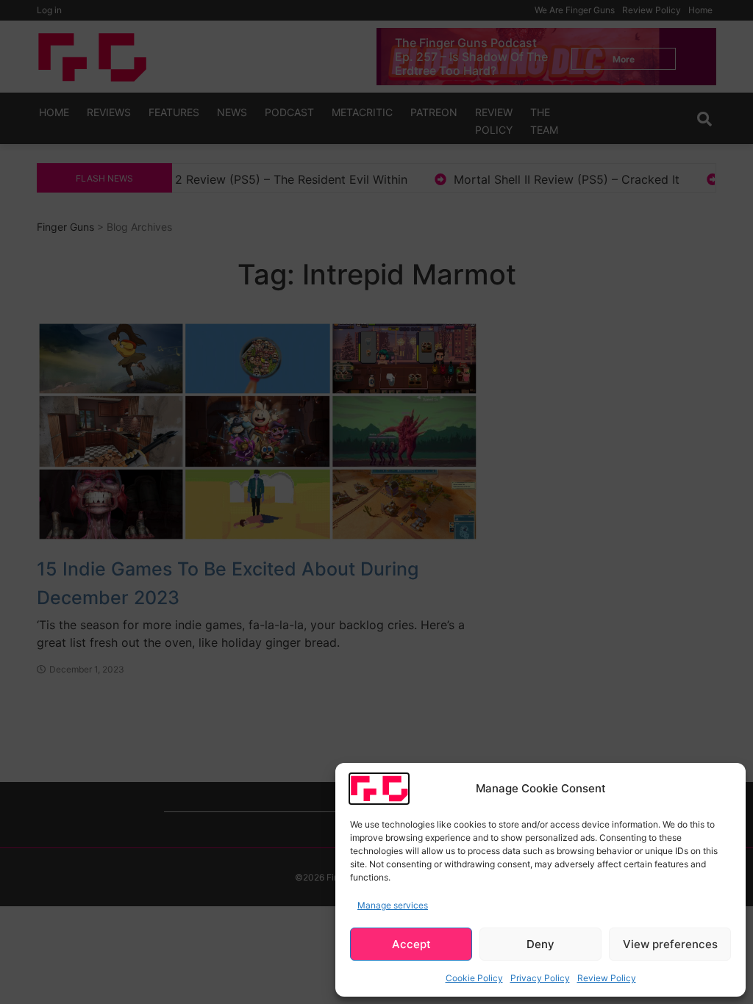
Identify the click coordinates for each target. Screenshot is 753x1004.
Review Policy (606, 977)
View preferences (670, 944)
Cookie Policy (474, 977)
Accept (411, 944)
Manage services (392, 905)
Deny (540, 944)
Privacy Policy (540, 977)
